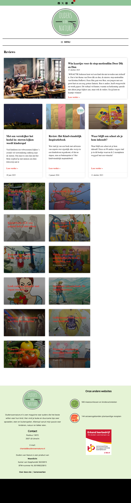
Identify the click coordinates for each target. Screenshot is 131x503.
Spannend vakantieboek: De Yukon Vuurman (69, 287)
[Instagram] (66, 3)
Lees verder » (74, 97)
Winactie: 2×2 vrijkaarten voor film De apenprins (23, 319)
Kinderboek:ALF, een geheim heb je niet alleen (22, 224)
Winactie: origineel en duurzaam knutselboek (66, 350)
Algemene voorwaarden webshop (32, 491)
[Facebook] (59, 3)
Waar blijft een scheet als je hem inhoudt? (107, 137)
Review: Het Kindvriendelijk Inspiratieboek (65, 137)
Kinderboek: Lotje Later (67, 191)
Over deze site (25, 472)
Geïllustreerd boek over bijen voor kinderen (69, 319)
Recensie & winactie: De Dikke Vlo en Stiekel (21, 256)
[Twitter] (63, 3)
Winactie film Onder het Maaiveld (22, 192)
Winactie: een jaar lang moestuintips (21, 350)
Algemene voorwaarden (32, 487)
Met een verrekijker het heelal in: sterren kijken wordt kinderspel (20, 139)
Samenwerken (40, 472)
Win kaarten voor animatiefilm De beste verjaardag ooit (65, 257)
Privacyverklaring (32, 483)
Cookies (32, 495)
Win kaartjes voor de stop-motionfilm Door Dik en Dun (95, 65)
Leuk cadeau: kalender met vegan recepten (23, 287)
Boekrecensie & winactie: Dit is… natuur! (69, 224)
